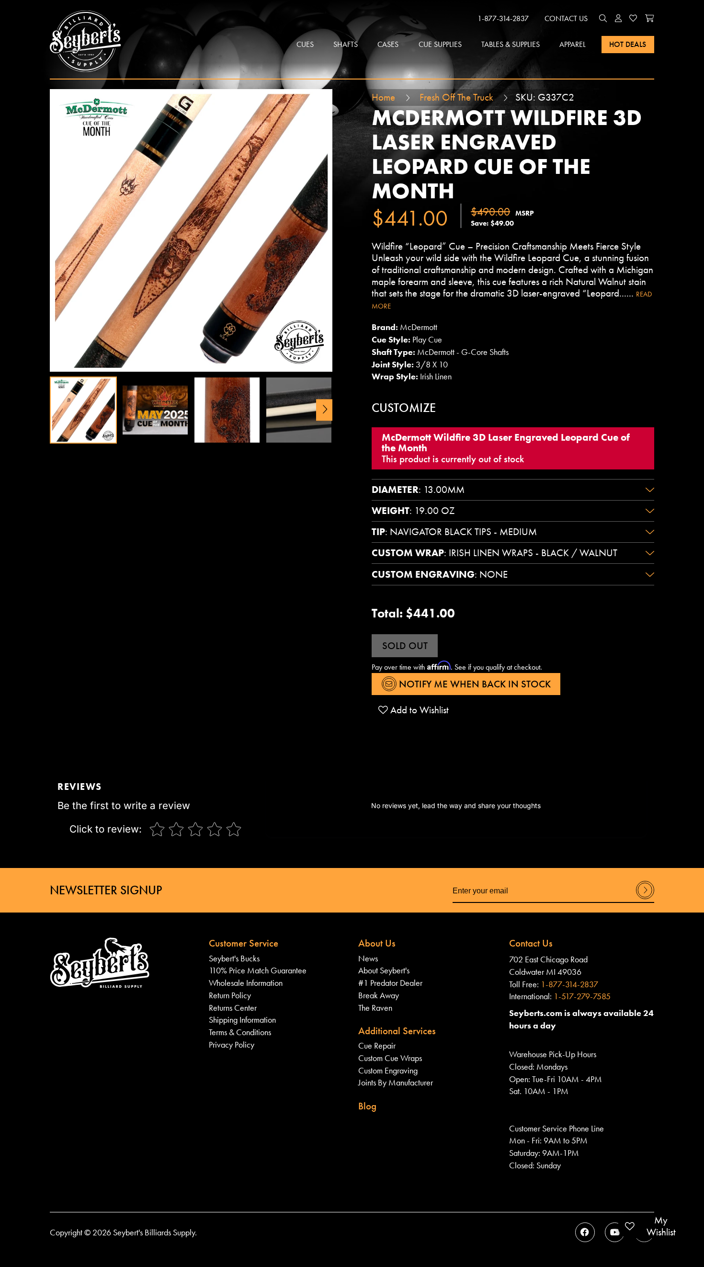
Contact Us (566, 18)
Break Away (378, 995)
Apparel (572, 44)
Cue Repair (377, 1045)
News (368, 958)
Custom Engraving (388, 1070)
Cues (305, 44)
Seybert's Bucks (234, 958)
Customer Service (243, 943)
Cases (387, 44)
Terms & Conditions (240, 1032)
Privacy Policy (231, 1044)
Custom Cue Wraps (390, 1057)
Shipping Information (242, 1019)
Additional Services (397, 1031)
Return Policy (230, 995)
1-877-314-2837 (503, 18)
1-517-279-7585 (582, 996)
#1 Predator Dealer (390, 982)
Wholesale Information (246, 982)
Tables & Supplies (510, 44)
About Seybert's (383, 970)
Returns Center (233, 1007)
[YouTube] (615, 1232)
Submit (645, 898)
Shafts (345, 44)
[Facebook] (585, 1232)
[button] (603, 18)
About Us (377, 943)
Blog (367, 1106)
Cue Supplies (440, 44)
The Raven (375, 1007)
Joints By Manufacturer (395, 1082)
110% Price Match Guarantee (258, 970)
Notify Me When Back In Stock (474, 684)
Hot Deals (627, 44)
